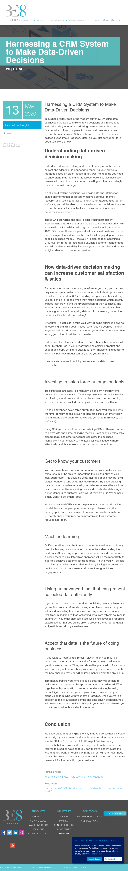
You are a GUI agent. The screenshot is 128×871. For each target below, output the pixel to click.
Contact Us (98, 20)
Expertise (27, 20)
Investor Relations (78, 20)
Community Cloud (38, 834)
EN (8, 69)
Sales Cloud (38, 817)
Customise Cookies (113, 859)
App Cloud (38, 829)
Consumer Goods (64, 825)
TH (14, 69)
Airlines (64, 817)
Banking (63, 821)
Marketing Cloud (38, 825)
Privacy (67, 867)
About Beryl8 (57, 20)
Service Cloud (38, 821)
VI (20, 69)
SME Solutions (89, 821)
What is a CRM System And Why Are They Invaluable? (74, 776)
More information (94, 854)
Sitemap (83, 867)
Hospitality (64, 829)
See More (64, 834)
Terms (75, 867)
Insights (41, 20)
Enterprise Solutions (89, 817)
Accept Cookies (94, 859)
